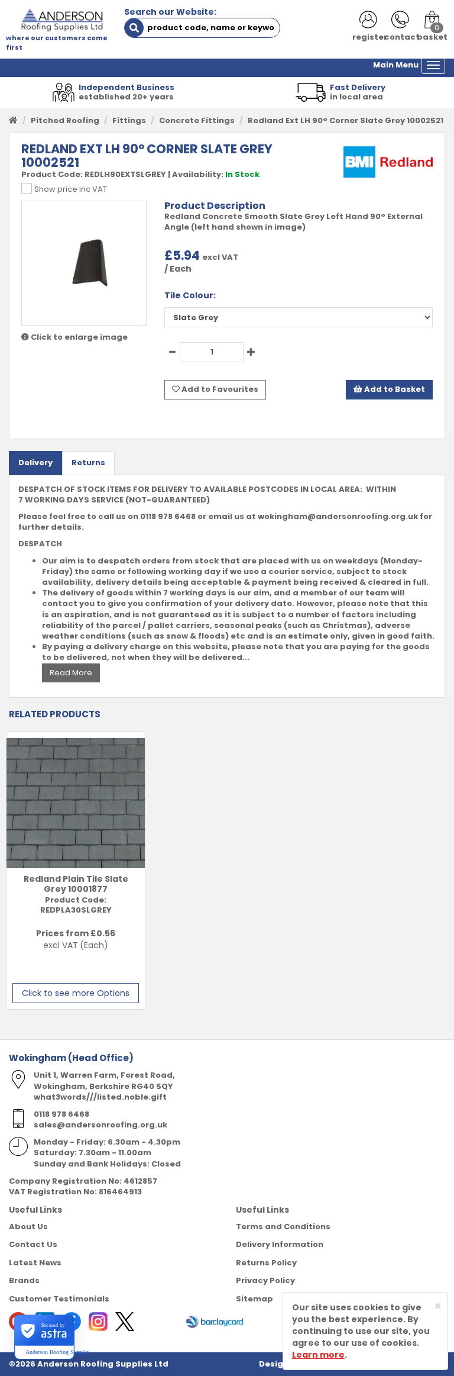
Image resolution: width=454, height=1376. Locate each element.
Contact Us (33, 1244)
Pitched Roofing (65, 120)
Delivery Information (279, 1244)
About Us (28, 1226)
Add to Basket (393, 389)
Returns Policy (266, 1262)
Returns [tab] (88, 462)
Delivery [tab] (35, 462)
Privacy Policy (265, 1280)
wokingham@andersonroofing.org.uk (338, 516)
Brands (24, 1280)
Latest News (35, 1262)
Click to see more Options (75, 993)
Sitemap (254, 1298)
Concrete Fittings (197, 120)
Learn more (318, 1355)
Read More (71, 672)
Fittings (129, 120)
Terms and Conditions (283, 1226)
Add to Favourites (219, 389)
